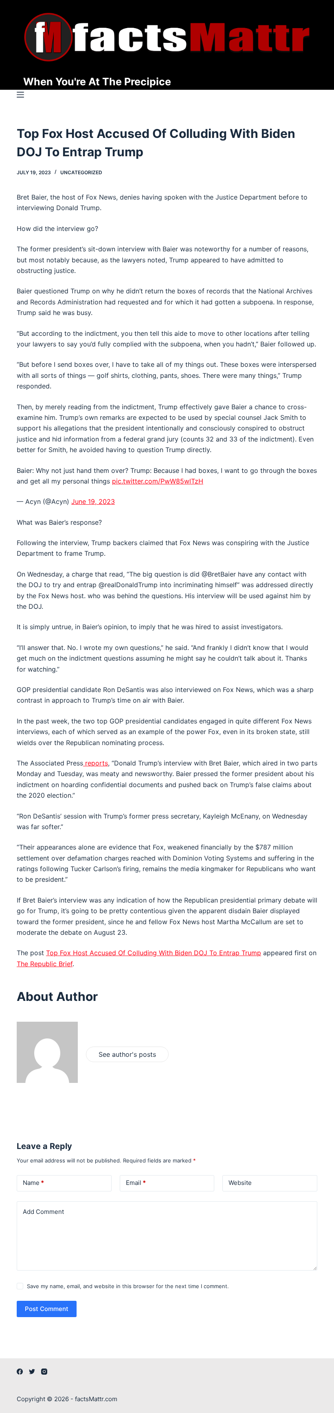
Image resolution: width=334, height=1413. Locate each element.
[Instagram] (44, 1372)
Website (240, 1183)
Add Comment (43, 1212)
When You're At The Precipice (97, 81)
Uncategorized (81, 172)
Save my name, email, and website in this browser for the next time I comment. (128, 1286)
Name (33, 1183)
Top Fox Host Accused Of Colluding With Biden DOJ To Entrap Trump (153, 953)
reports (95, 763)
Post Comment (46, 1309)
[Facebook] (20, 1372)
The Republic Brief (45, 964)
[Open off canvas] (20, 94)
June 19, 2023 (93, 501)
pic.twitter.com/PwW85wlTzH (157, 481)
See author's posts (127, 1054)
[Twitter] (32, 1372)
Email (136, 1183)
